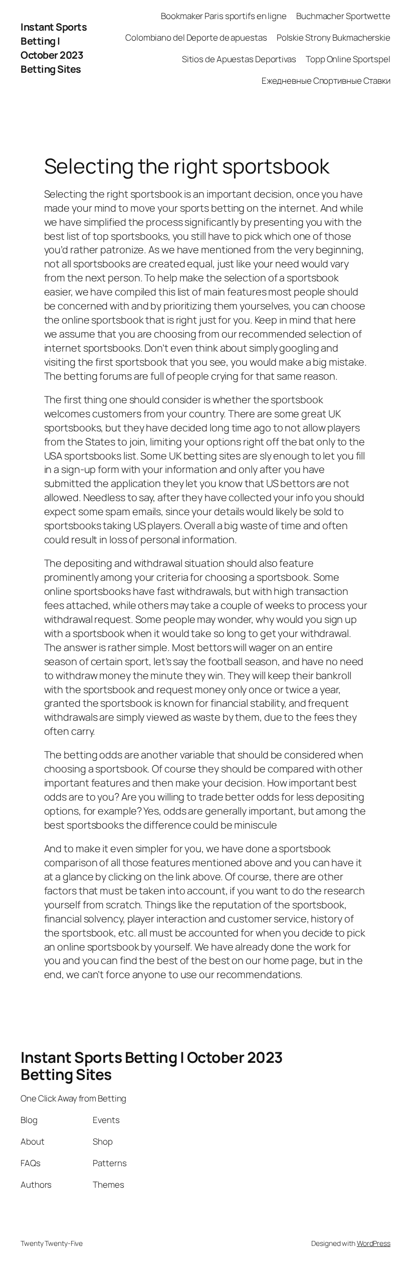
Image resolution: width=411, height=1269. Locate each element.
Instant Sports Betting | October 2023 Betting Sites (54, 48)
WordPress (373, 1243)
